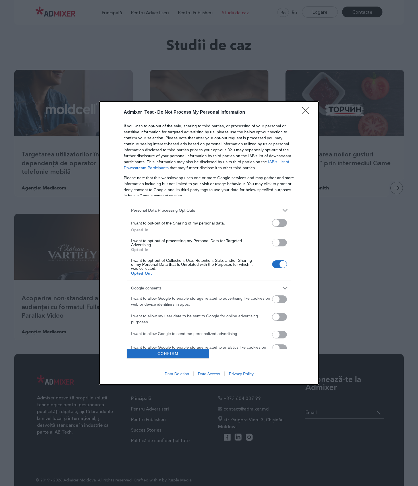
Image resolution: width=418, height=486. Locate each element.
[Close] (307, 112)
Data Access (209, 373)
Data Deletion (177, 373)
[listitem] (209, 210)
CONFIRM (168, 354)
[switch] (279, 223)
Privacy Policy (241, 373)
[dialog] (209, 243)
